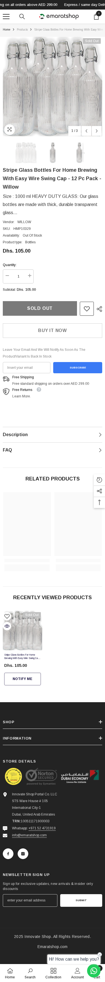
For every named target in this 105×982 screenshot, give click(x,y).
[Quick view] (7, 626)
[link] (87, 309)
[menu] (6, 16)
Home (6, 29)
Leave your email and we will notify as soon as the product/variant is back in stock (44, 353)
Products (22, 29)
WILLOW (24, 222)
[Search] (22, 16)
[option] (52, 86)
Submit (81, 900)
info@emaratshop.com (29, 835)
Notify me (22, 679)
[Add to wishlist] (7, 616)
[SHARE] (98, 309)
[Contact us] (94, 971)
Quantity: (10, 265)
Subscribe (78, 367)
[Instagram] (23, 853)
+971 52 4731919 (42, 828)
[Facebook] (8, 853)
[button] (86, 131)
